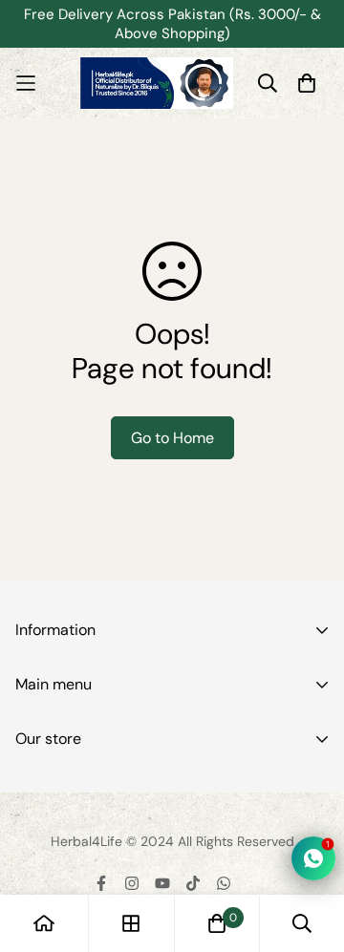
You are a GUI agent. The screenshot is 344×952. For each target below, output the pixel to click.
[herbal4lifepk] (156, 83)
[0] (216, 923)
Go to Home (172, 438)
